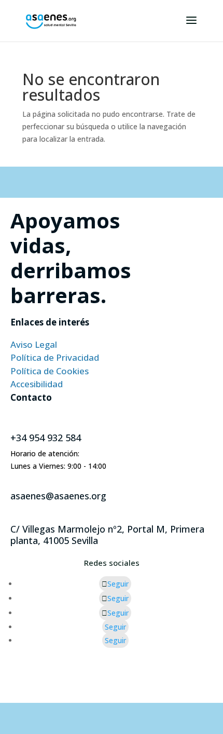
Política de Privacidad (54, 357)
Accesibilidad (36, 384)
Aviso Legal (33, 344)
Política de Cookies (49, 371)
